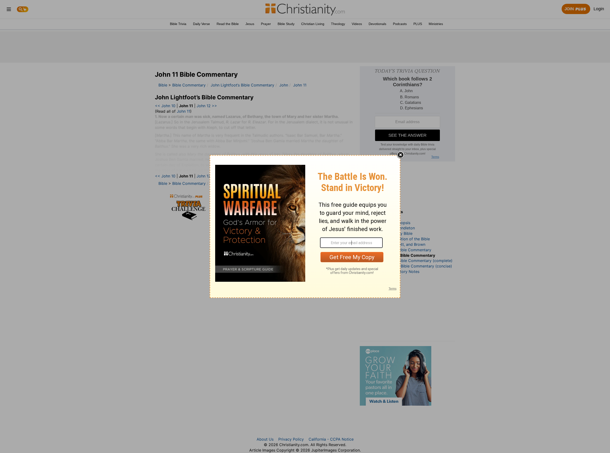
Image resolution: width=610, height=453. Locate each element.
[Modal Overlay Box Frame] (305, 226)
